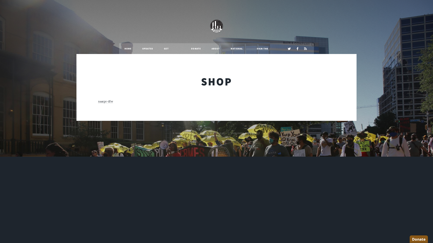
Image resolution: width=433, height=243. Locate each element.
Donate (196, 48)
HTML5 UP (219, 133)
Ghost (256, 133)
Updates (147, 48)
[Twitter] (289, 49)
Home (127, 48)
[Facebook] (297, 49)
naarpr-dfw (105, 101)
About (216, 48)
